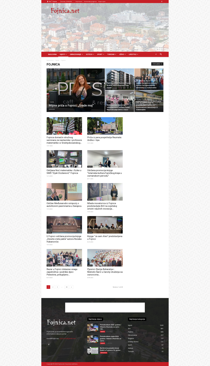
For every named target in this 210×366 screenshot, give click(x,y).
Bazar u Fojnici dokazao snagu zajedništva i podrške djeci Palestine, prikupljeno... (62, 272)
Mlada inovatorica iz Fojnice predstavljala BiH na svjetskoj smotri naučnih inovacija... (102, 206)
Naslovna (52, 54)
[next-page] (71, 287)
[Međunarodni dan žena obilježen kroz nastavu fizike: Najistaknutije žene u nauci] (119, 101)
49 (66, 287)
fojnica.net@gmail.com (68, 338)
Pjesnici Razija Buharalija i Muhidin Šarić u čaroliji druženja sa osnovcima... (105, 272)
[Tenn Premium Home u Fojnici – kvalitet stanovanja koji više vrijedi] (119, 79)
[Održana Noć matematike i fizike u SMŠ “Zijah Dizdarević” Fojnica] (64, 159)
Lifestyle (132, 54)
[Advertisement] (105, 35)
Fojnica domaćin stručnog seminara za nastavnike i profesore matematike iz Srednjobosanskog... (64, 140)
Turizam (110, 54)
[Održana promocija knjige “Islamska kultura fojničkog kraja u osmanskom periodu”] (105, 159)
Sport (99, 54)
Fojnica (52, 102)
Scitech (89, 54)
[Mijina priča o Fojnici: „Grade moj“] (76, 93)
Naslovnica (50, 60)
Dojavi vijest (101, 1)
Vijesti (62, 54)
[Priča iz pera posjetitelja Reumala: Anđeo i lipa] (105, 126)
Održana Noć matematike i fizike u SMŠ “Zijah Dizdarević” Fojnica (64, 171)
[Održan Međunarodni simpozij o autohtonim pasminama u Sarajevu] (64, 192)
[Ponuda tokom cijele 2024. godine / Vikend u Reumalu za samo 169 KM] (92, 339)
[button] (160, 54)
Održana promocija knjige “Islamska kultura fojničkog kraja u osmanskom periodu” (104, 173)
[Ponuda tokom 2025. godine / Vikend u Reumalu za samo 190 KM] (92, 327)
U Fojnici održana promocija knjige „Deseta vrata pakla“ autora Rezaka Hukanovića (64, 239)
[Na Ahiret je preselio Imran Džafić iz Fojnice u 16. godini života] (92, 351)
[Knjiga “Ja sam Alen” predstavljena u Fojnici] (105, 225)
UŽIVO (121, 54)
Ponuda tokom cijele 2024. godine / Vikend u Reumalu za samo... (110, 339)
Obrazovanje (75, 54)
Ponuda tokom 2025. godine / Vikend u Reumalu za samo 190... (110, 327)
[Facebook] (161, 1)
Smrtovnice (104, 352)
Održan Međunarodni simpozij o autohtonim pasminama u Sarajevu (64, 204)
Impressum (79, 1)
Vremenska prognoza (90, 1)
